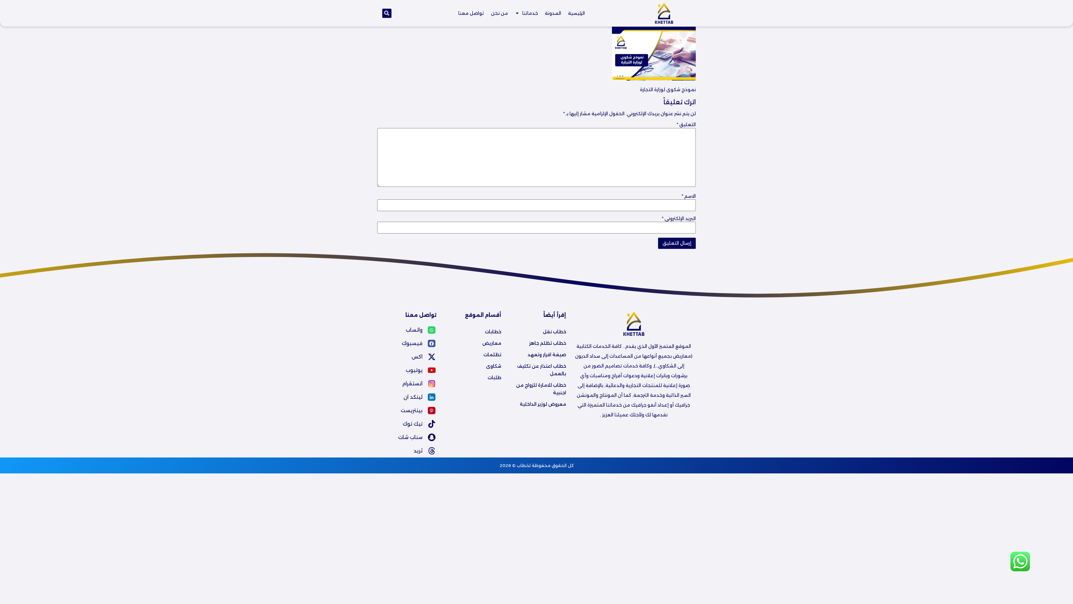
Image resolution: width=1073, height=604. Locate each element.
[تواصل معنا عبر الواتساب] (1020, 570)
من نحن (499, 13)
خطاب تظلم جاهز (547, 343)
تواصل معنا (471, 13)
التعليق (686, 124)
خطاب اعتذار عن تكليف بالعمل (541, 370)
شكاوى (493, 366)
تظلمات (492, 354)
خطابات (493, 331)
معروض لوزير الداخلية (543, 404)
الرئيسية (576, 13)
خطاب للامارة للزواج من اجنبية (540, 389)
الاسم (689, 196)
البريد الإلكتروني (679, 218)
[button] (386, 13)
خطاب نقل (554, 331)
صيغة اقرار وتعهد (547, 354)
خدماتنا (530, 13)
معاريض (491, 343)
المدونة (553, 13)
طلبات (494, 377)
